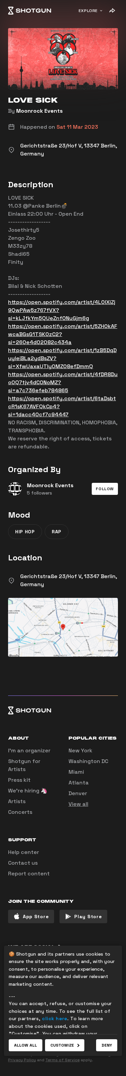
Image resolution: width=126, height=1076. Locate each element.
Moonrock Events (39, 110)
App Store (36, 916)
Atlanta (79, 782)
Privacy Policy (22, 1060)
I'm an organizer (29, 750)
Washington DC (88, 761)
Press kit (19, 779)
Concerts (20, 812)
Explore (88, 10)
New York (80, 750)
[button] (105, 489)
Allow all (25, 1045)
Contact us (23, 862)
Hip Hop (25, 532)
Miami (76, 771)
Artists (17, 801)
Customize (62, 1045)
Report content (29, 873)
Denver (78, 793)
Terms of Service (62, 1060)
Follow (105, 489)
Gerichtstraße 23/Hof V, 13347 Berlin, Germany (68, 580)
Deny (106, 1045)
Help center (23, 852)
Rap (56, 532)
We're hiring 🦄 (27, 790)
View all (78, 804)
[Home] (29, 11)
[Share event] (112, 11)
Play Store (88, 916)
